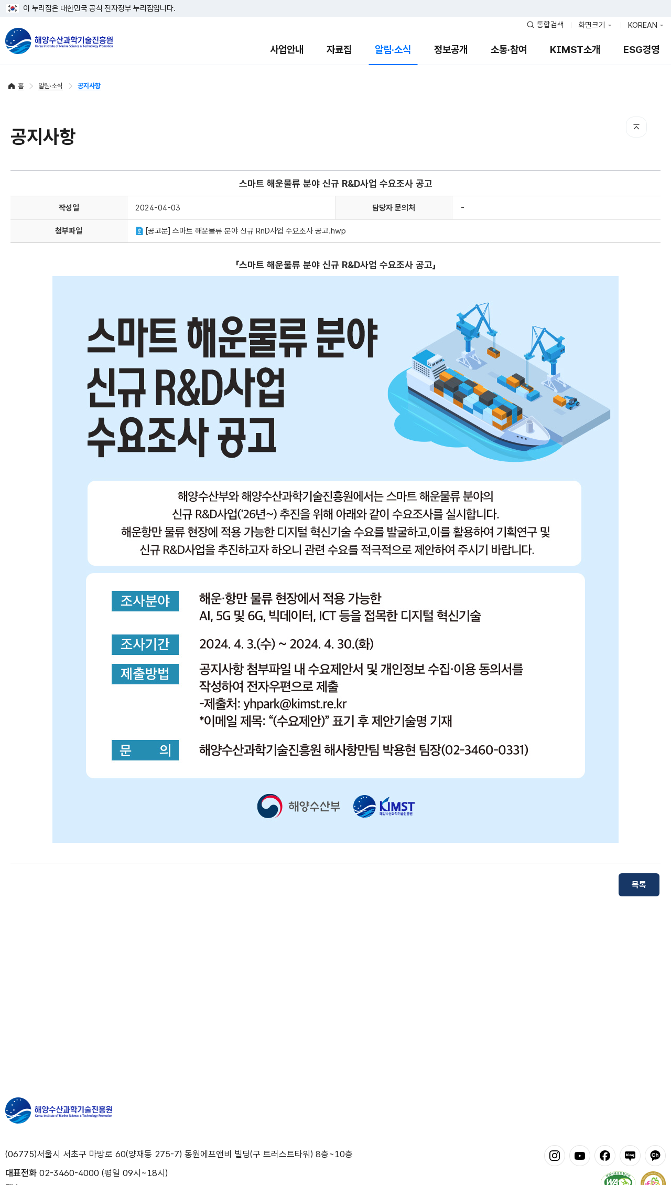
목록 (639, 885)
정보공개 (451, 50)
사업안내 (287, 50)
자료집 (339, 50)
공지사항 (89, 86)
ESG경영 (641, 50)
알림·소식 (393, 50)
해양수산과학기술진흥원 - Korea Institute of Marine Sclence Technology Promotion (59, 41)
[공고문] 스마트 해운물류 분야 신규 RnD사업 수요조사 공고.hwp (245, 231)
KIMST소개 (575, 50)
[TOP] (636, 127)
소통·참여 (509, 50)
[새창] (554, 1155)
